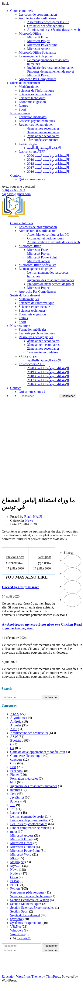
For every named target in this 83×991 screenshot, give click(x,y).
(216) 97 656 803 (13, 190)
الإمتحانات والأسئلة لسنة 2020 (48, 155)
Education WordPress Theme (21, 976)
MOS (14, 858)
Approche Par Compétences (37, 79)
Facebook (16, 771)
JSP (12, 809)
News (29, 520)
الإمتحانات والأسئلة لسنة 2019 (48, 159)
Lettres (23, 105)
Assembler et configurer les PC (48, 22)
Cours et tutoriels (21, 10)
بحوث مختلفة (28, 144)
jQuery (15, 801)
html (13, 782)
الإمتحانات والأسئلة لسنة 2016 (48, 171)
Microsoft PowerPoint (42, 45)
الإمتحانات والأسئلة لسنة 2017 (48, 167)
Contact (15, 175)
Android (15, 721)
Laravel (15, 812)
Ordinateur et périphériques (45, 26)
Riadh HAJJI (33, 516)
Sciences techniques (32, 98)
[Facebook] (72, 561)
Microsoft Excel (38, 37)
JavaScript (17, 797)
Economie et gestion (32, 102)
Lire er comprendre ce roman (29, 828)
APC (13, 729)
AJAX (14, 714)
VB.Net (15, 926)
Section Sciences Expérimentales (32, 907)
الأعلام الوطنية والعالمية (44, 148)
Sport (22, 109)
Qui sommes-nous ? (32, 179)
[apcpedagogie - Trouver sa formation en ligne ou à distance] (13, 216)
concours (16, 759)
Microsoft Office (30, 33)
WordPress (17, 934)
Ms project (17, 862)
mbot (13, 831)
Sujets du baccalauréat (25, 83)
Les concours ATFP (32, 151)
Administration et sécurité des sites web (53, 29)
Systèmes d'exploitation (26, 923)
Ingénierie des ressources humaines (50, 67)
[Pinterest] (72, 587)
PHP (13, 885)
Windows (16, 930)
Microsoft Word (20, 854)
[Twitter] (72, 574)
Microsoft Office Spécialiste (37, 52)
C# (12, 748)
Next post (44, 557)
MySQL (15, 866)
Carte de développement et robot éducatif (37, 752)
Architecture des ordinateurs (37, 18)
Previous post (15, 557)
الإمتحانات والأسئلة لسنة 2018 (48, 163)
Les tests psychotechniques (37, 121)
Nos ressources (20, 113)
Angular (15, 725)
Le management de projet (36, 56)
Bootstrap (16, 740)
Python (15, 888)
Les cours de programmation (38, 14)
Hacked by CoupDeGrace (20, 587)
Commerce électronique (26, 755)
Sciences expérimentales (35, 94)
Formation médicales (32, 117)
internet (15, 790)
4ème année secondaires (43, 128)
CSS (13, 763)
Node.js (15, 873)
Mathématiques (29, 86)
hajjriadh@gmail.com (16, 194)
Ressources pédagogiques (36, 124)
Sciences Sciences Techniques (30, 896)
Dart (13, 767)
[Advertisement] (41, 453)
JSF (12, 805)
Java (13, 793)
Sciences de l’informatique (36, 90)
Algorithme (17, 717)
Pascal (14, 881)
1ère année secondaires (42, 140)
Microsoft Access (38, 48)
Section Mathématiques (25, 904)
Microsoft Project (38, 41)
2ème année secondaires (43, 136)
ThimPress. (53, 976)
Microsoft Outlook (22, 847)
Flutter (14, 774)
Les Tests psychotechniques (28, 824)
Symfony (16, 919)
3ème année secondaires (43, 132)
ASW (14, 736)
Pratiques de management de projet (50, 71)
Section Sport (19, 911)
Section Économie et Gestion (29, 900)
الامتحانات (24, 938)
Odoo (14, 877)
